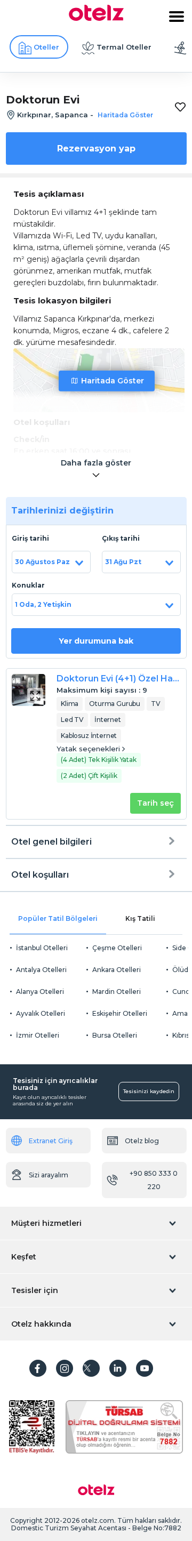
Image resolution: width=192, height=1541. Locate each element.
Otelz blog (142, 1141)
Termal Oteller (124, 47)
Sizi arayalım (48, 1175)
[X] (91, 1368)
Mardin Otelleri (116, 992)
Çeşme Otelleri (117, 948)
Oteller (46, 47)
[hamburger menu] (176, 16)
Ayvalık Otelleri (40, 1013)
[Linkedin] (117, 1368)
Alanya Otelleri (40, 992)
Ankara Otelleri (116, 970)
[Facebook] (37, 1368)
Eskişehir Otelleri (119, 1013)
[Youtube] (144, 1368)
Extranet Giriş (51, 1141)
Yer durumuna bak (96, 641)
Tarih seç (155, 803)
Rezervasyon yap (96, 148)
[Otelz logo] (96, 18)
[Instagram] (64, 1368)
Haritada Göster (112, 381)
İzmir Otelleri (37, 1035)
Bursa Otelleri (114, 1035)
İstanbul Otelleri (42, 948)
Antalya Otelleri (41, 970)
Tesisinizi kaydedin (148, 1091)
